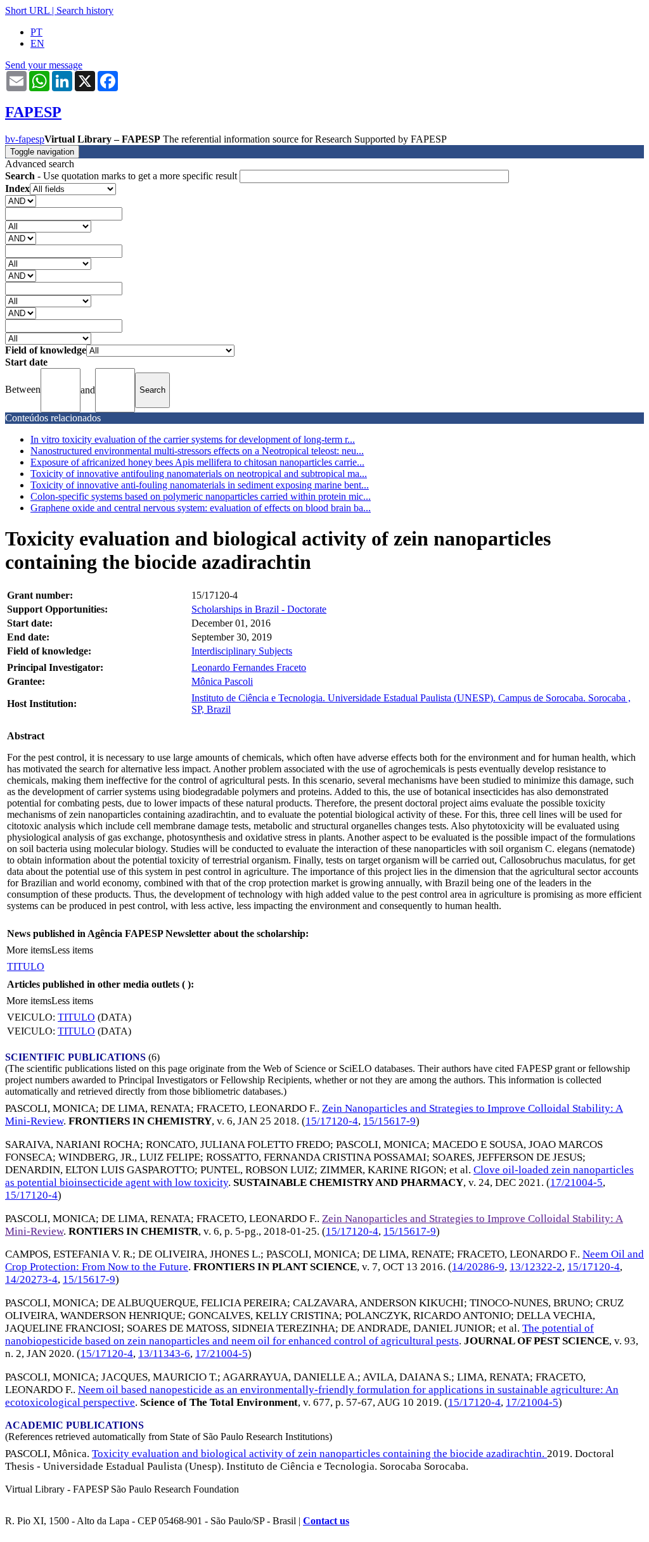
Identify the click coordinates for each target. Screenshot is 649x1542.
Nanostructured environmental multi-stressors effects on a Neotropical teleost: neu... (197, 450)
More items (28, 950)
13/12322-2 (536, 1267)
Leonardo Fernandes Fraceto (248, 667)
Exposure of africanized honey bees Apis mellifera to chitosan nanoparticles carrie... (197, 462)
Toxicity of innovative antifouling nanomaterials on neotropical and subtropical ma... (198, 473)
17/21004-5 (576, 1182)
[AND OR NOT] (20, 200)
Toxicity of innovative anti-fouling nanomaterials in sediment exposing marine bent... (199, 485)
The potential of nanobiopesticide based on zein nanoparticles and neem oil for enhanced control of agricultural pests (299, 1334)
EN (37, 43)
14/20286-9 (478, 1267)
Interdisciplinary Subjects (241, 651)
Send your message (43, 65)
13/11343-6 (164, 1354)
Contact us (326, 1520)
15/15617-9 (389, 1121)
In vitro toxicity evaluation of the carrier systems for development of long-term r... (192, 439)
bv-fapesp (24, 139)
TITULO (25, 966)
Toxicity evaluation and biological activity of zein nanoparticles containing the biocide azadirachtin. (319, 1454)
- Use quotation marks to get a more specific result (122, 175)
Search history (84, 10)
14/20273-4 (31, 1279)
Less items (72, 950)
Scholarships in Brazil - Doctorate (258, 609)
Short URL (27, 10)
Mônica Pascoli (222, 681)
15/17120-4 (331, 1121)
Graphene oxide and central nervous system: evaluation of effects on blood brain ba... (200, 507)
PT (36, 32)
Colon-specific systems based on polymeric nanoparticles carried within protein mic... (200, 496)
